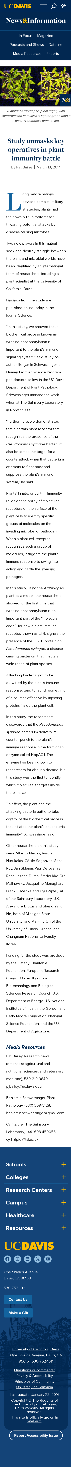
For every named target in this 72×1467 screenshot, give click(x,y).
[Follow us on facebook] (7, 1259)
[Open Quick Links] (63, 6)
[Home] (29, 1246)
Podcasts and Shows (27, 44)
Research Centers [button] (29, 1190)
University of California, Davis (35, 1349)
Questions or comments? (34, 1370)
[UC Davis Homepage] (17, 6)
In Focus (26, 35)
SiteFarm (34, 1421)
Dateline (55, 44)
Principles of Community (34, 1381)
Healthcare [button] (20, 1215)
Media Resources (27, 53)
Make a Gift (18, 1312)
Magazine (45, 35)
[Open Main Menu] (43, 6)
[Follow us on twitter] (37, 1259)
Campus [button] (17, 1202)
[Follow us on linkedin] (27, 1259)
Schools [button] (16, 1164)
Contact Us (18, 1299)
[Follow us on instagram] (17, 1259)
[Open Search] (54, 6)
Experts (52, 53)
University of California (34, 1387)
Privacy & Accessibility (34, 1375)
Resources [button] (19, 1228)
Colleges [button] (17, 1177)
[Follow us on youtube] (47, 1259)
